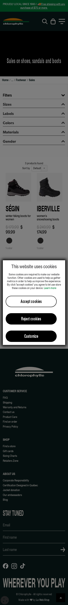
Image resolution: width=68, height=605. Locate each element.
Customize (31, 336)
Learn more (50, 288)
